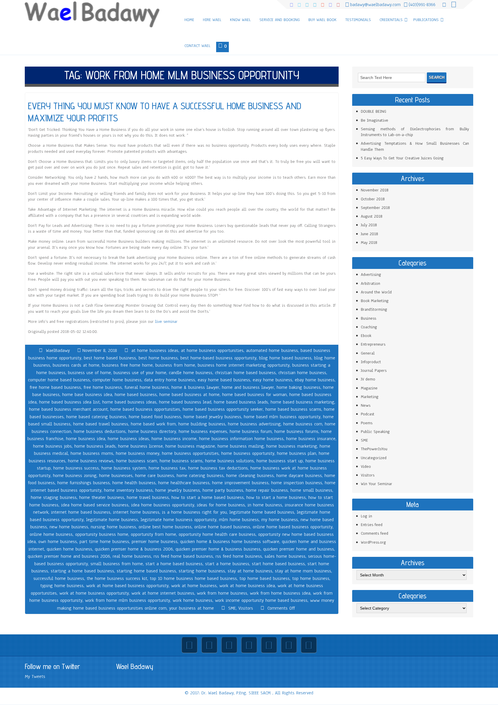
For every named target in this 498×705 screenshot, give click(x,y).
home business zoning (75, 475)
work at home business (194, 586)
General (368, 353)
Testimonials (358, 19)
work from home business (222, 593)
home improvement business (240, 483)
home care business (154, 475)
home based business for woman (254, 394)
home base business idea (87, 394)
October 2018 (373, 199)
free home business (103, 387)
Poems (366, 423)
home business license (140, 446)
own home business (57, 541)
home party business (223, 490)
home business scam (136, 461)
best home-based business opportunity (218, 358)
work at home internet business (162, 593)
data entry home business (169, 380)
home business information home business (241, 439)
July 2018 (369, 225)
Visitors (245, 608)
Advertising (371, 274)
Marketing (369, 396)
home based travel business (100, 424)
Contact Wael (197, 45)
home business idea (85, 439)
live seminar (166, 321)
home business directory (152, 431)
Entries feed (371, 524)
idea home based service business (95, 505)
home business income (174, 439)
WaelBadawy (58, 350)
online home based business (222, 527)
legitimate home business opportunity (178, 520)
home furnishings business (83, 483)
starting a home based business (82, 571)
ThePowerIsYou (374, 449)
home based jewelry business (212, 417)
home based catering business (96, 417)
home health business (134, 483)
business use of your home (140, 373)
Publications (426, 19)
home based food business (155, 417)
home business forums (296, 431)
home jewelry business (177, 490)
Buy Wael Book (322, 19)
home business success (76, 468)
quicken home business (69, 549)
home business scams (181, 461)
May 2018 (369, 242)
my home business (279, 520)
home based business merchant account (68, 409)
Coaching (369, 327)
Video (366, 466)
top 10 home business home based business (193, 578)
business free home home (127, 365)
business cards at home (76, 365)
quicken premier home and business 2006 (69, 556)
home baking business (298, 387)
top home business (310, 578)
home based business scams (293, 409)
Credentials (391, 19)
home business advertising (254, 424)
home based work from (153, 424)
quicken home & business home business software (229, 541)
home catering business (200, 475)
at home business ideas (154, 350)
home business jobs (52, 446)
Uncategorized (373, 458)
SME (232, 608)
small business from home (116, 564)
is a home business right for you (194, 512)
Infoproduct (371, 362)
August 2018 (371, 216)
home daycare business (299, 475)
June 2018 (369, 234)
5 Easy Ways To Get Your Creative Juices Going (402, 158)
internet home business (136, 512)
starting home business (202, 571)
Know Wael (240, 19)
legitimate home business (112, 520)
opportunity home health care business (217, 534)
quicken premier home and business (298, 549)
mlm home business (239, 520)
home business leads (95, 446)
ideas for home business (221, 505)
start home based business (278, 564)
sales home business (285, 556)
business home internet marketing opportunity (244, 365)
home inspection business (296, 483)
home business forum (251, 431)
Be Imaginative (374, 120)
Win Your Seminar (376, 484)
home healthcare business (184, 483)
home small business (311, 490)
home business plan (296, 453)
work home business (192, 600)
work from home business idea (280, 593)
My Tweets (35, 676)
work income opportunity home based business (261, 600)
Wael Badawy (134, 666)
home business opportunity (247, 453)
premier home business (155, 541)
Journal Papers (373, 370)
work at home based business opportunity (127, 586)
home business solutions (229, 461)
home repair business (267, 490)
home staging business (54, 497)
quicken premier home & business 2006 (134, 549)
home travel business (148, 497)
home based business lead (185, 402)
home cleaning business (250, 475)
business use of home (89, 373)
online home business (51, 534)
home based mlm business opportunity (282, 417)
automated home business (272, 350)
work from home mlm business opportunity (127, 600)
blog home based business (285, 358)
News (365, 405)
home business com (302, 424)
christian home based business (245, 373)
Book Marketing (374, 301)
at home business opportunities (212, 350)
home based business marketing (302, 402)
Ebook (366, 335)
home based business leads (241, 402)
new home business (69, 527)
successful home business (58, 578)
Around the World (376, 292)
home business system (123, 468)
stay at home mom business (303, 571)
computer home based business (59, 380)
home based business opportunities (145, 409)
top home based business (264, 578)
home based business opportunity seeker (223, 409)
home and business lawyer (248, 387)
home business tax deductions (218, 468)
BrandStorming (374, 309)
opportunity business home (101, 534)
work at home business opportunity (94, 593)
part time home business (104, 541)
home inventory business (128, 490)
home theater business (101, 497)
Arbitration (370, 283)
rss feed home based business (183, 556)
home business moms (92, 453)
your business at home (191, 608)
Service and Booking (279, 19)
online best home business (165, 527)
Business (368, 318)
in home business (265, 505)
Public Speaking (375, 431)
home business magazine (190, 446)
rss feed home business (239, 556)
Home (189, 19)
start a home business (227, 564)
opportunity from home (153, 534)
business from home (175, 365)
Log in (366, 516)
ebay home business (315, 380)
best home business (158, 358)
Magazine (369, 388)
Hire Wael (212, 19)
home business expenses (203, 431)
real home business (132, 556)
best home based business (110, 358)
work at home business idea (247, 586)
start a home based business (174, 564)
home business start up (279, 461)
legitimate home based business (261, 512)
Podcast (367, 414)
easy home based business (224, 380)
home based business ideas (129, 402)
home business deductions (100, 431)
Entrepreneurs (373, 344)
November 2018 (374, 190)
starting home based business (146, 571)
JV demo (368, 379)
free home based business (55, 387)
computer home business (117, 380)
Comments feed (374, 533)
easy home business (272, 380)
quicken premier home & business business (218, 549)
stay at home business (250, 571)
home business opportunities (190, 453)
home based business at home (189, 394)
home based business (136, 394)
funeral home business (146, 387)
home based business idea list (69, 402)
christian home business (302, 373)
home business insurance (310, 439)
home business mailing (241, 446)
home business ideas (128, 439)
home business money (137, 453)
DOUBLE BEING (373, 111)
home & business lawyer (195, 387)
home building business (201, 424)
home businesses (116, 475)
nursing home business (113, 527)
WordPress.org (373, 542)
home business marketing (291, 446)
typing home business (62, 586)
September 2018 (375, 207)
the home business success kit (117, 578)
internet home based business (80, 512)
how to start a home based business (207, 497)
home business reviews (91, 461)
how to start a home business (276, 497)
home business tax (167, 468)
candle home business (190, 373)
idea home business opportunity (162, 505)
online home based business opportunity (293, 527)
